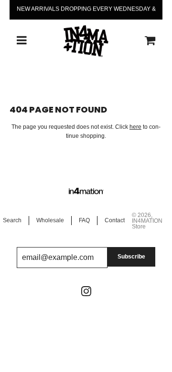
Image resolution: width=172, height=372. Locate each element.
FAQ (84, 220)
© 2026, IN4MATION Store (147, 221)
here (135, 127)
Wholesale (50, 220)
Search (12, 220)
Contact (115, 220)
